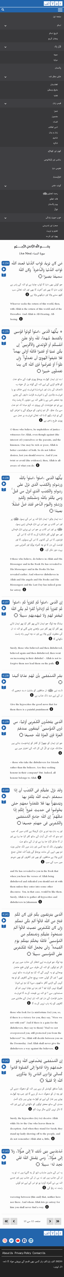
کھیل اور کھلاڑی (54, 151)
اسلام (59, 25)
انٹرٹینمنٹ (57, 177)
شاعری (55, 137)
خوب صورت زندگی (53, 217)
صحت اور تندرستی (50, 225)
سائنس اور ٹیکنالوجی (52, 159)
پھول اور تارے (52, 236)
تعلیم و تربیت (52, 230)
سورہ (56, 54)
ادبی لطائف (53, 127)
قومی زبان (57, 103)
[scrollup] (4, 1273)
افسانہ (55, 121)
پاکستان (58, 67)
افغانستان (54, 84)
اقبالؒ (56, 209)
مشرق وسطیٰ (52, 89)
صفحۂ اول (57, 16)
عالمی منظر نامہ (55, 76)
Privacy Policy (23, 1252)
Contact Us (39, 1252)
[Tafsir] (4, 276)
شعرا (56, 111)
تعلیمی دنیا (56, 168)
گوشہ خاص (56, 185)
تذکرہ (55, 143)
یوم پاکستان (53, 204)
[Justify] (60, 10)
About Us (7, 1252)
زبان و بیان (53, 132)
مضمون (55, 116)
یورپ (56, 95)
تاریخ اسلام (53, 33)
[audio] (4, 270)
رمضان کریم (53, 38)
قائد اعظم (54, 198)
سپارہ (56, 59)
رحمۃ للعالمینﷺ (50, 193)
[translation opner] (27, 295)
